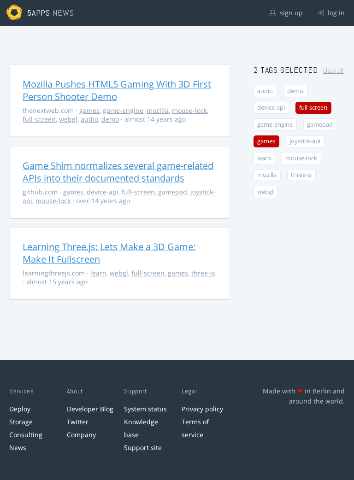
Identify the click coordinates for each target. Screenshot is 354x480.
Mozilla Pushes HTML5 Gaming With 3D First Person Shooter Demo (117, 90)
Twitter (77, 421)
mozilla (158, 110)
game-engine (123, 110)
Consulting (25, 434)
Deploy (19, 408)
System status (145, 408)
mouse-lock (189, 110)
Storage (21, 421)
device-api (102, 191)
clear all (333, 71)
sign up (290, 12)
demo (110, 119)
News (17, 447)
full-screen (39, 119)
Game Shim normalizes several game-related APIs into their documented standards (118, 171)
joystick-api (304, 141)
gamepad (172, 191)
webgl (68, 119)
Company (81, 434)
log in (335, 12)
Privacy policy (202, 408)
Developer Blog (90, 408)
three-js (203, 273)
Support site (143, 447)
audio (89, 119)
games (89, 110)
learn (98, 273)
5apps (39, 12)
